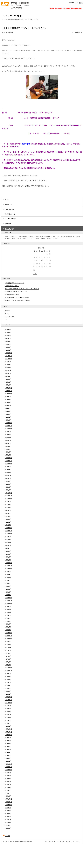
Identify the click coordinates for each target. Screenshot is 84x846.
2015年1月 (8, 726)
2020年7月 (8, 542)
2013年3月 (8, 790)
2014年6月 (8, 746)
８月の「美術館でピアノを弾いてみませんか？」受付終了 (22, 289)
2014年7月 (8, 743)
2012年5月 (8, 819)
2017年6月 (8, 650)
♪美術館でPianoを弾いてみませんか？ (16, 292)
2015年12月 (8, 697)
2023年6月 (8, 440)
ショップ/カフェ (9, 316)
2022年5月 (8, 478)
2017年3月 (8, 659)
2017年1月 (8, 665)
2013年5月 (8, 784)
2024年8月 (8, 399)
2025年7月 (8, 367)
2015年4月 (8, 717)
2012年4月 (8, 822)
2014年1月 (8, 761)
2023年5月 (8, 443)
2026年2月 (8, 347)
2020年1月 (8, 560)
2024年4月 (8, 411)
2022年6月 (8, 475)
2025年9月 (8, 362)
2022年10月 (8, 464)
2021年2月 (8, 522)
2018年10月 (8, 603)
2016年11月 (8, 670)
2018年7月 (8, 612)
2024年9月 (8, 396)
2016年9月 (8, 673)
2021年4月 (8, 516)
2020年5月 (8, 548)
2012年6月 (8, 816)
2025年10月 (8, 359)
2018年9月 (8, 606)
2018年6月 (8, 615)
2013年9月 (8, 773)
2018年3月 (8, 624)
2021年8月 (8, 504)
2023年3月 (8, 449)
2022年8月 (8, 469)
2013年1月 (8, 796)
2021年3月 (8, 519)
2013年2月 (8, 793)
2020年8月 (8, 539)
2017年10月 (8, 638)
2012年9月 (8, 808)
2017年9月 (8, 641)
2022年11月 (8, 461)
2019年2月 (8, 592)
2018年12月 (8, 598)
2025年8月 (8, 364)
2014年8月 (8, 740)
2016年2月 (8, 691)
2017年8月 (8, 644)
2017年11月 (8, 636)
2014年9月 (8, 738)
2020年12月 (8, 528)
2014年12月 (8, 729)
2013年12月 (8, 764)
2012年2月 (8, 828)
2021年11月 (8, 496)
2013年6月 (8, 781)
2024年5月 (8, 408)
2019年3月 (8, 589)
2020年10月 (8, 534)
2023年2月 (8, 452)
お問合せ (61, 841)
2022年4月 (8, 481)
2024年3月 (8, 414)
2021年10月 (8, 498)
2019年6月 (8, 580)
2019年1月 (8, 595)
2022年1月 (8, 490)
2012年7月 (8, 813)
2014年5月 (8, 749)
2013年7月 (8, 778)
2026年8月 (8, 329)
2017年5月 (8, 653)
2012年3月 (8, 825)
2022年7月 (8, 472)
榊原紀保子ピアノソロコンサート (14, 283)
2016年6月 (8, 682)
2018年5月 (8, 618)
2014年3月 (8, 755)
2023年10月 (8, 429)
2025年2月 (8, 382)
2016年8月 (8, 676)
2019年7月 (8, 577)
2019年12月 (8, 563)
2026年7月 (8, 332)
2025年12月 (8, 353)
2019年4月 (8, 586)
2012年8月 (8, 810)
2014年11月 (8, 732)
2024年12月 (8, 388)
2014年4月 (8, 752)
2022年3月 (8, 484)
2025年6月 (8, 370)
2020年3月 (8, 554)
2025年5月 (8, 373)
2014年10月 (8, 735)
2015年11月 (8, 700)
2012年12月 (8, 799)
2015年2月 (8, 723)
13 (42, 260)
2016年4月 (8, 685)
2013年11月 (8, 767)
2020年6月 (8, 545)
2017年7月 (8, 647)
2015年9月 (8, 706)
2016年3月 (8, 688)
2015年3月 (8, 720)
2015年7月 (8, 711)
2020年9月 (8, 536)
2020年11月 (8, 531)
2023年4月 (8, 446)
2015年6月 (8, 714)
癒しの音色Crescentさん (12, 294)
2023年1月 (8, 455)
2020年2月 (8, 557)
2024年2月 (8, 417)
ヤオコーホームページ (74, 841)
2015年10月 (8, 703)
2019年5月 (8, 583)
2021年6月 (8, 510)
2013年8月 (8, 775)
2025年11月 (8, 356)
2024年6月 (8, 405)
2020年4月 (8, 551)
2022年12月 (8, 458)
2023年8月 (8, 434)
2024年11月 (8, 391)
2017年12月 (8, 633)
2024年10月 (8, 393)
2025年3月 (8, 379)
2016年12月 (8, 668)
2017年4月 (8, 656)
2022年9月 (8, 466)
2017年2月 (8, 662)
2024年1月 (8, 420)
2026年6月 (8, 335)
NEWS (7, 313)
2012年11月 (8, 802)
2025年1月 (8, 385)
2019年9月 (8, 571)
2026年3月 (8, 344)
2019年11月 (8, 566)
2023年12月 (8, 423)
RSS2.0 (7, 836)
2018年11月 (8, 601)
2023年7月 (8, 437)
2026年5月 (8, 338)
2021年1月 (8, 525)
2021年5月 (8, 513)
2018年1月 (8, 630)
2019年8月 (8, 574)
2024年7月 (8, 402)
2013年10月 (8, 770)
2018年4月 (8, 621)
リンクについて (50, 841)
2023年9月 (8, 431)
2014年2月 (8, 758)
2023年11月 (8, 426)
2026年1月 (8, 350)
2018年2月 (8, 627)
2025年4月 (8, 376)
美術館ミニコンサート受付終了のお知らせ (17, 300)
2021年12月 (8, 493)
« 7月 (35, 274)
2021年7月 (8, 507)
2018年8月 (8, 609)
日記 (6, 319)
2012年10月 (8, 805)
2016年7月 (8, 679)
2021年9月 (8, 501)
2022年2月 (8, 487)
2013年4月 (8, 787)
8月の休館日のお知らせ (12, 286)
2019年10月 (8, 568)
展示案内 (7, 310)
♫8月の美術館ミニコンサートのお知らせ (17, 297)
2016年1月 (8, 694)
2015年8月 (8, 708)
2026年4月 (8, 341)
